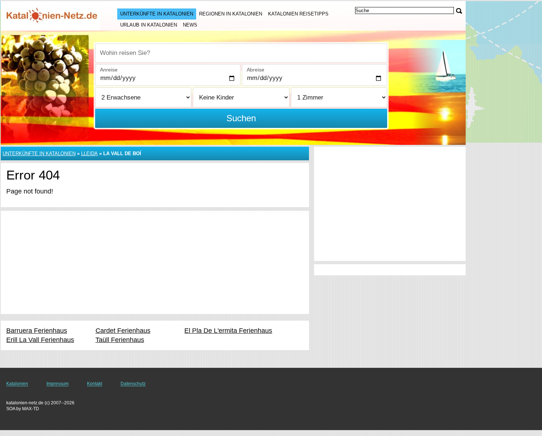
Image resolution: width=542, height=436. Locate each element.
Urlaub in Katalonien (148, 25)
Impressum (57, 383)
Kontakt (94, 383)
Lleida (89, 153)
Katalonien (17, 383)
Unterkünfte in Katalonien (156, 14)
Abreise (255, 70)
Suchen (241, 118)
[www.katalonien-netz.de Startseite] (52, 15)
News (190, 25)
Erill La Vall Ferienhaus (40, 339)
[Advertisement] (155, 262)
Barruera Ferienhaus (36, 330)
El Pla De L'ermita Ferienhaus (228, 330)
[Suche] (459, 11)
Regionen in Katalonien (230, 14)
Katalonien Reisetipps (298, 14)
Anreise (109, 70)
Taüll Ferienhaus (119, 339)
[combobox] (241, 53)
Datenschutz (133, 383)
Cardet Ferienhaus (122, 330)
